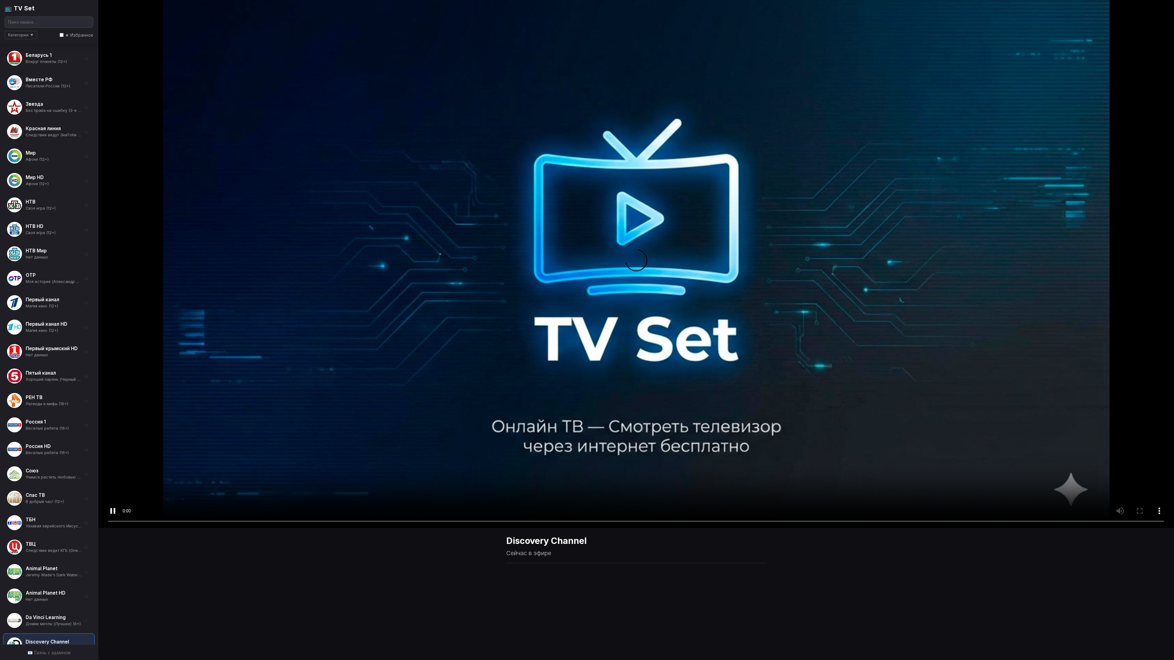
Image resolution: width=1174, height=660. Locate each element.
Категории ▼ (21, 35)
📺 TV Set (20, 8)
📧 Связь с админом (49, 652)
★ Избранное (79, 35)
